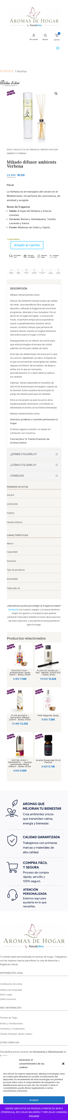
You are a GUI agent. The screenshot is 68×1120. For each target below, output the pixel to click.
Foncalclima (17, 439)
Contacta (13, 609)
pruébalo (26, 419)
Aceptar (34, 1099)
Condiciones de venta (11, 983)
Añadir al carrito (27, 245)
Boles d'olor (21, 149)
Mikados (34, 149)
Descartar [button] (34, 1115)
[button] (63, 1063)
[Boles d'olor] (10, 83)
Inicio (10, 149)
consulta (31, 429)
